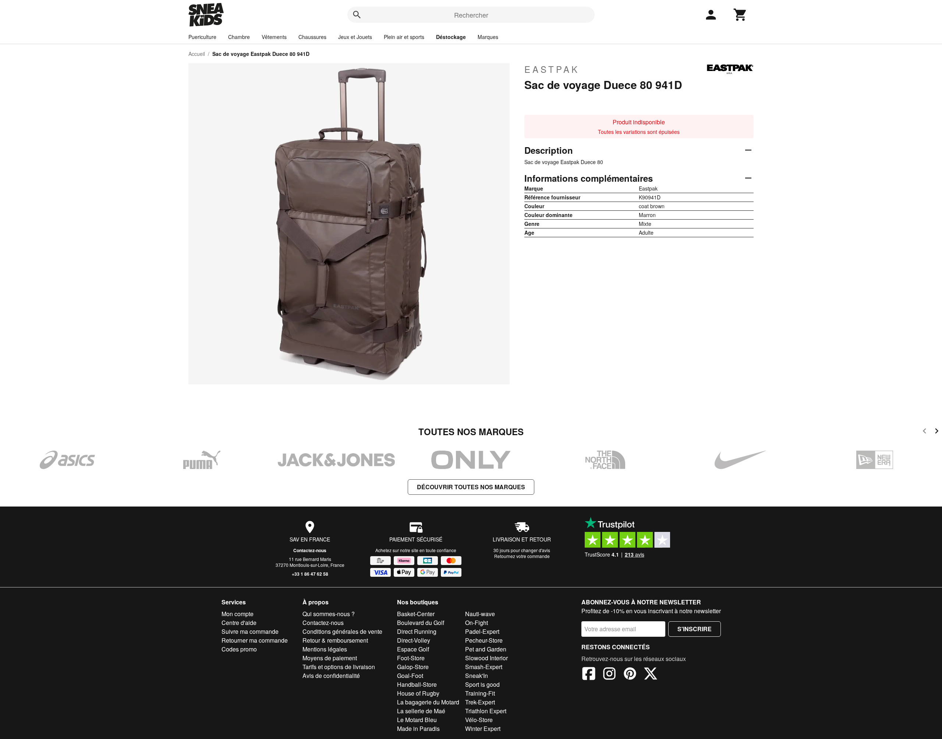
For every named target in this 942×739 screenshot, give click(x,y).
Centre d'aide (239, 622)
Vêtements (274, 36)
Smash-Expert (483, 666)
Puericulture (202, 36)
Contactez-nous (309, 550)
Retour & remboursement (335, 640)
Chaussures (312, 36)
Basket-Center (416, 614)
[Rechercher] (357, 15)
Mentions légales (324, 649)
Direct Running (416, 631)
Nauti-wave (480, 614)
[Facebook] (588, 674)
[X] (650, 674)
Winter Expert (482, 728)
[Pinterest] (630, 674)
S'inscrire (694, 629)
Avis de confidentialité (331, 675)
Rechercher (471, 14)
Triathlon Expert (485, 711)
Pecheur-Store (484, 640)
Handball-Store (417, 684)
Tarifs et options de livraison (338, 666)
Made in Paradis (418, 728)
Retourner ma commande (255, 640)
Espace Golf (413, 649)
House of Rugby (418, 693)
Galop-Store (413, 666)
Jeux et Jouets (355, 36)
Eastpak (552, 69)
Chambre (239, 36)
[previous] (924, 432)
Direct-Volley (413, 640)
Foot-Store (411, 658)
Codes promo (239, 649)
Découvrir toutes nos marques (471, 487)
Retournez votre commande (522, 556)
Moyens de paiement (329, 658)
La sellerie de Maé (421, 711)
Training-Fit (480, 693)
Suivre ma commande (250, 631)
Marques (488, 36)
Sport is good (482, 684)
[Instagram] (609, 674)
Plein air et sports (404, 36)
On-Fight (476, 622)
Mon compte (238, 614)
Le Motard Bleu (417, 719)
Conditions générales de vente (342, 631)
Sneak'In (476, 675)
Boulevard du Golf (420, 622)
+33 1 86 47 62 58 (310, 574)
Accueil (196, 53)
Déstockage (451, 36)
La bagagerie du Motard (428, 702)
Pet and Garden (485, 649)
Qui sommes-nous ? (328, 614)
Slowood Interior (486, 658)
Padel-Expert (482, 631)
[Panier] (740, 14)
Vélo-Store (479, 719)
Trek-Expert (480, 702)
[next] (936, 432)
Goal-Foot (410, 675)
